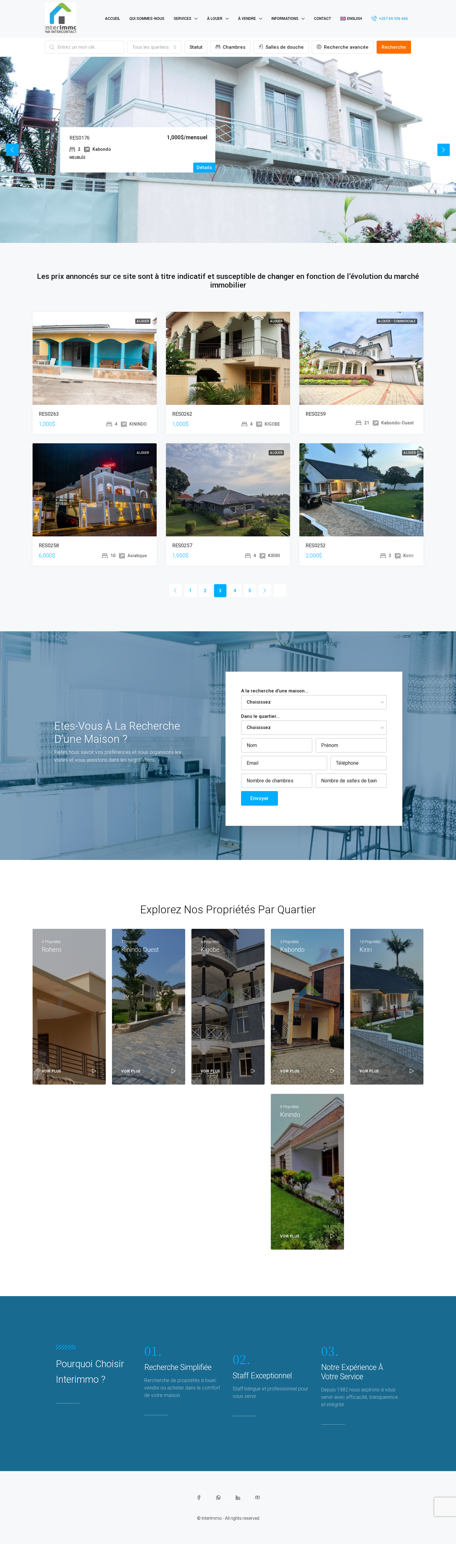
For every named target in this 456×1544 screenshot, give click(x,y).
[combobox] (154, 47)
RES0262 (182, 414)
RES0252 (316, 545)
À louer (214, 18)
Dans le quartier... (260, 716)
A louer (143, 321)
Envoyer (259, 798)
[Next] (265, 590)
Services (182, 18)
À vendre (247, 18)
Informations (284, 18)
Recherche (394, 47)
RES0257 (182, 545)
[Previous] (175, 590)
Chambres (233, 47)
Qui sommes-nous (146, 18)
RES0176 (79, 138)
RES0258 (49, 545)
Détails (204, 167)
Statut (196, 47)
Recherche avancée (346, 47)
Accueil (112, 18)
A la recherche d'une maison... (274, 691)
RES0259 (316, 414)
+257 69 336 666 (393, 18)
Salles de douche (284, 47)
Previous (12, 150)
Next (443, 150)
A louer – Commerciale (397, 321)
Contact (322, 18)
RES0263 (49, 414)
